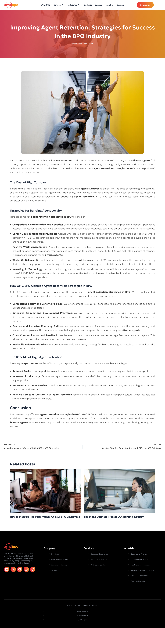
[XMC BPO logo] (11, 4)
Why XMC (45, 5)
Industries (72, 5)
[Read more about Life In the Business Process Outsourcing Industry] (119, 490)
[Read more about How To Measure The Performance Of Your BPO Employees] (45, 490)
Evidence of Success (93, 5)
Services (57, 5)
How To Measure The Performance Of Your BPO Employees (45, 516)
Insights (109, 5)
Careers (120, 5)
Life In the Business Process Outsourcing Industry (114, 516)
